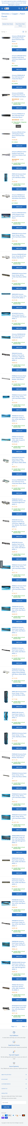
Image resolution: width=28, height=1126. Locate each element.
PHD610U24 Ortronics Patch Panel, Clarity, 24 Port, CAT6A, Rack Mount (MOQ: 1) (18, 881)
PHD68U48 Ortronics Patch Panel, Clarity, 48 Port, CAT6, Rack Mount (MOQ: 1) (19, 796)
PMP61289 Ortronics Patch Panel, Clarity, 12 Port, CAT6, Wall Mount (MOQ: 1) (19, 694)
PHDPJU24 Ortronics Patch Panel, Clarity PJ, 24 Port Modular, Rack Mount (19, 377)
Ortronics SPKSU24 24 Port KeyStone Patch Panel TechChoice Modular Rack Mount (19, 154)
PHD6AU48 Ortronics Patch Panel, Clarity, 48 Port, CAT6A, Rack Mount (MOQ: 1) (19, 276)
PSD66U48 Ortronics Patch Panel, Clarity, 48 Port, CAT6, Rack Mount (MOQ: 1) (19, 236)
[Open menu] (2, 8)
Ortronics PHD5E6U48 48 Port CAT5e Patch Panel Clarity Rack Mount (18, 335)
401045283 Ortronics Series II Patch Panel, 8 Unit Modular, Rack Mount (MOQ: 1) (19, 316)
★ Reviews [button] (1, 564)
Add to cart (19, 50)
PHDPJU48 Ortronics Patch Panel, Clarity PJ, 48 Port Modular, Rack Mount (19, 755)
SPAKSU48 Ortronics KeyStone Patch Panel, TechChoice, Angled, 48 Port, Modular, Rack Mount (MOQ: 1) (19, 523)
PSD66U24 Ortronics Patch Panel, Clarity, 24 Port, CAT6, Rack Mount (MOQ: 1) (19, 567)
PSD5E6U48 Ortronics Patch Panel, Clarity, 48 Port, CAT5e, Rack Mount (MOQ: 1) (18, 609)
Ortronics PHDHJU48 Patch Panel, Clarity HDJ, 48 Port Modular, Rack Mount (19, 256)
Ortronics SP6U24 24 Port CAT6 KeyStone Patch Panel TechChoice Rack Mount (19, 134)
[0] (25, 8)
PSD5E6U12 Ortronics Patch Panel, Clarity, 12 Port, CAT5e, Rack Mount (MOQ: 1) (18, 650)
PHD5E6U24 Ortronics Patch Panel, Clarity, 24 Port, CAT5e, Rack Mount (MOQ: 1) (18, 418)
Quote (18, 126)
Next (23, 1026)
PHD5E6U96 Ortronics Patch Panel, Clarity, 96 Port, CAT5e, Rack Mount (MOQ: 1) (18, 944)
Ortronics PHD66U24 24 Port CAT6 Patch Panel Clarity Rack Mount (18, 115)
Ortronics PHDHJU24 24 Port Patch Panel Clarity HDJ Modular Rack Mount (19, 196)
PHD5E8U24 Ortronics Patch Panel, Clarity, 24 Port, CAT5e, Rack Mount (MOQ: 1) (18, 923)
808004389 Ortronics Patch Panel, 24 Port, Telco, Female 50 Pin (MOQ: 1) (19, 295)
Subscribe (6, 1107)
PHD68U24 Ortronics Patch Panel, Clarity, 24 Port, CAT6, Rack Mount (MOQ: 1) (19, 397)
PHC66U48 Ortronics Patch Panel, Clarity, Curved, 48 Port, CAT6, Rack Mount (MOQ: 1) (19, 1008)
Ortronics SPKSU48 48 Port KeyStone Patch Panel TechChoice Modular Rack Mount (19, 58)
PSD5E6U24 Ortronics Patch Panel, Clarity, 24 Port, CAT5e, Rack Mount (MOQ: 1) (18, 630)
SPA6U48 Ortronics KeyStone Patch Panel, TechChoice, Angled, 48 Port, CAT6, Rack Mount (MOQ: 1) (18, 357)
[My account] (22, 8)
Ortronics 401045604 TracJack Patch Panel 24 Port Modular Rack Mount (19, 94)
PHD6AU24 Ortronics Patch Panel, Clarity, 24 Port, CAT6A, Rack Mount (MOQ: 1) (19, 775)
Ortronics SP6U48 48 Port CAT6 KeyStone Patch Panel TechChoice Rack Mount (19, 38)
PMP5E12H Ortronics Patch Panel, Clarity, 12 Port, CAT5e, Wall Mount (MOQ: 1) (19, 735)
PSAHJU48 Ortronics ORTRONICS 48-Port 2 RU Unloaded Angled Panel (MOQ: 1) (19, 501)
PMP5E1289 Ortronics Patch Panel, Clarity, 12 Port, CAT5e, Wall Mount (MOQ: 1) (18, 715)
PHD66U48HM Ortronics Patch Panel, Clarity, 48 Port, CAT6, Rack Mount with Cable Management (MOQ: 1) (18, 839)
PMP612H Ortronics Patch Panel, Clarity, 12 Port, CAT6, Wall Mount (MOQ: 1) (19, 176)
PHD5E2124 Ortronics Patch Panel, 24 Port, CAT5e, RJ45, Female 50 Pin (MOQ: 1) (18, 439)
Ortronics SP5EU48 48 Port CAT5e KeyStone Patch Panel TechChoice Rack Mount (19, 215)
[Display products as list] (23, 31)
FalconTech (12, 1122)
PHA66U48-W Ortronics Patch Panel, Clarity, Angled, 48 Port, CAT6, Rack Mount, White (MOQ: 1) (19, 461)
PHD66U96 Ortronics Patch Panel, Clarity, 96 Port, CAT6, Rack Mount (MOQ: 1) (19, 817)
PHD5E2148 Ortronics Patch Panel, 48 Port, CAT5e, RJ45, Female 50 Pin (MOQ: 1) (18, 987)
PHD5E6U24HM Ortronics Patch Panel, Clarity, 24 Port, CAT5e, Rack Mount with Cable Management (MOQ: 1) (19, 966)
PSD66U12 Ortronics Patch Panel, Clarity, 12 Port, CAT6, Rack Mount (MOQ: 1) (19, 588)
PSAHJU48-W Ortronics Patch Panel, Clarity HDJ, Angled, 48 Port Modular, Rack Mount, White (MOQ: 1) (19, 672)
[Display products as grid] (26, 31)
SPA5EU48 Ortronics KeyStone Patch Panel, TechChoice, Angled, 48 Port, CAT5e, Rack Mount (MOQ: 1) (18, 546)
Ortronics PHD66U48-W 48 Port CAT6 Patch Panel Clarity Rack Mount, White (19, 481)
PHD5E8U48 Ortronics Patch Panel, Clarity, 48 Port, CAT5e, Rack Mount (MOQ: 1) (18, 902)
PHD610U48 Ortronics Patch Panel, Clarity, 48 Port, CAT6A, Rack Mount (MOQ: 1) (18, 860)
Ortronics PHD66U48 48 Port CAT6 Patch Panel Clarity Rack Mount (18, 77)
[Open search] (19, 8)
